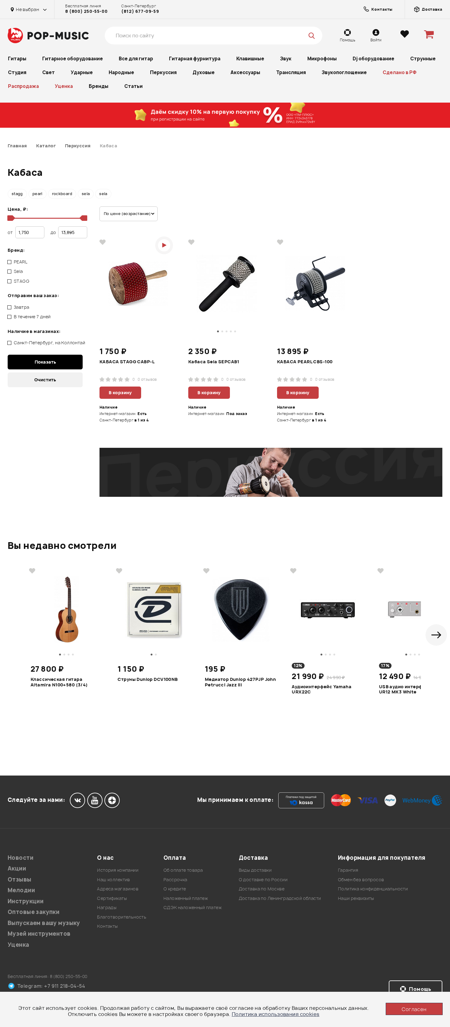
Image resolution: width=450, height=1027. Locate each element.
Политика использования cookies (276, 1014)
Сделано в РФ (400, 72)
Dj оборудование (373, 58)
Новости (20, 858)
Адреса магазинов (117, 889)
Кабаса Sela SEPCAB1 (213, 361)
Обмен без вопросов (361, 879)
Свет (48, 72)
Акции (17, 868)
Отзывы (20, 879)
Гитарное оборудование (72, 58)
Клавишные (250, 58)
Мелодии (21, 890)
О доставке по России (263, 879)
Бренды (98, 86)
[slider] (10, 218)
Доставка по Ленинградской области (280, 898)
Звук (285, 58)
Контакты (107, 926)
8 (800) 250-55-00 (86, 11)
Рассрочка (175, 879)
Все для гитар (136, 58)
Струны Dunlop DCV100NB (148, 679)
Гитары (17, 58)
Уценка (64, 86)
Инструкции (25, 901)
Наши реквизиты (356, 898)
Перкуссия (163, 72)
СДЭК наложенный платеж (192, 907)
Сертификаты (112, 898)
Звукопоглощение (344, 72)
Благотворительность (121, 917)
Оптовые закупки (33, 912)
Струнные (423, 58)
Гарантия (348, 870)
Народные (121, 72)
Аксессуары (245, 72)
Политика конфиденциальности (373, 889)
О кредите (174, 889)
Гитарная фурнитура (194, 58)
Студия (17, 72)
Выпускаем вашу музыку (44, 923)
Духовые (204, 72)
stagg (17, 193)
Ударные (82, 72)
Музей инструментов (39, 934)
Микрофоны (322, 58)
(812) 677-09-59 (140, 11)
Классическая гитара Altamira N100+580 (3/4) (59, 682)
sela (86, 193)
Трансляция (291, 72)
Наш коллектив (113, 879)
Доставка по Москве (262, 889)
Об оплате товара (183, 870)
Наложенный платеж (185, 898)
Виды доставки (255, 870)
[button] (436, 635)
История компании (117, 870)
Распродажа (23, 86)
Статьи (133, 86)
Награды (106, 907)
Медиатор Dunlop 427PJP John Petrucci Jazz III (240, 682)
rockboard (62, 193)
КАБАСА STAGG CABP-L (127, 361)
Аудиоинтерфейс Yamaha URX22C (321, 689)
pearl (37, 193)
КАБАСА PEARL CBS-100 (304, 361)
